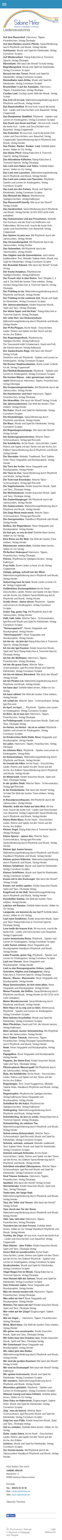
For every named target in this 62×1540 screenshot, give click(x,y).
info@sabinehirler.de (20, 1491)
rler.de (27, 1494)
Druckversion (16, 1529)
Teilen (12, 1516)
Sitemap (27, 1529)
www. (14, 1494)
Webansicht (50, 1532)
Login (53, 1529)
